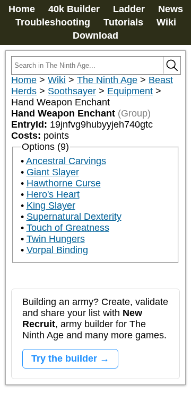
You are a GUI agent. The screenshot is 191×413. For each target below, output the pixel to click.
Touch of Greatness (68, 227)
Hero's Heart (53, 194)
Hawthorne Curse (64, 183)
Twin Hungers (56, 239)
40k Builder (74, 9)
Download (95, 35)
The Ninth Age (107, 80)
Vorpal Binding (57, 250)
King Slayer (51, 205)
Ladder (129, 9)
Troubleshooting (52, 22)
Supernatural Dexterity (74, 216)
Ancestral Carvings (66, 161)
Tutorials (123, 22)
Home (21, 9)
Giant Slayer (53, 172)
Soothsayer (72, 91)
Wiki (166, 22)
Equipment (130, 91)
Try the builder (64, 358)
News (170, 9)
